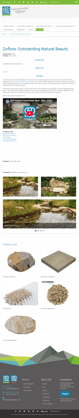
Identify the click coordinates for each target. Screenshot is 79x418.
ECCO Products (8, 29)
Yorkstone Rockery (9, 133)
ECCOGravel (7, 137)
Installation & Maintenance (64, 26)
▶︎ (74, 216)
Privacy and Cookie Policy (67, 400)
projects (4, 34)
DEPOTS (30, 29)
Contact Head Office (28, 384)
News (43, 387)
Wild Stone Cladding (24, 26)
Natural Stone (8, 26)
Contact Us (55, 2)
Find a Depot (27, 387)
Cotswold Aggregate (9, 139)
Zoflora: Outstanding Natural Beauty (26, 81)
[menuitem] (8, 26)
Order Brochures (28, 390)
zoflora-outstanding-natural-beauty (20, 34)
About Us (44, 384)
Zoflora (5, 72)
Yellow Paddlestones (10, 141)
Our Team (44, 390)
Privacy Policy (45, 400)
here (23, 96)
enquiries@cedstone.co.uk (12, 400)
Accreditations (46, 397)
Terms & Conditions (47, 403)
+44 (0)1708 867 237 (12, 389)
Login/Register (6, 2)
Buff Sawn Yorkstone (9, 135)
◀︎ (5, 216)
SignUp (65, 394)
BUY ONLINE (39, 29)
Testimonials (45, 394)
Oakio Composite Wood (43, 26)
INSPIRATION (20, 29)
